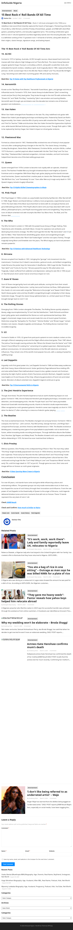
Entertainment (7, 11)
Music (15, 11)
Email (27, 851)
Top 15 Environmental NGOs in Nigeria (24, 385)
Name (3, 851)
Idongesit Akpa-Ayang (35, 549)
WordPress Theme (40, 926)
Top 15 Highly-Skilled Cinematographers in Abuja (28, 187)
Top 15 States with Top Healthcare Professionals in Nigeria (31, 79)
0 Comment (26, 18)
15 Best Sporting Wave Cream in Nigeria (25, 471)
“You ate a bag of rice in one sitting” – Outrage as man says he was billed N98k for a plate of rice (48, 570)
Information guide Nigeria (38, 299)
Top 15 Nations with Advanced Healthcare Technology (30, 249)
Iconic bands (15, 513)
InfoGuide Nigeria (11, 2)
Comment (5, 828)
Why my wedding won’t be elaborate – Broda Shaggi (34, 622)
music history (25, 513)
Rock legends (35, 513)
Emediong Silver (7, 626)
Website (51, 851)
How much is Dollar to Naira (29, 508)
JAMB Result (11, 502)
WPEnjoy (50, 926)
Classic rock (5, 513)
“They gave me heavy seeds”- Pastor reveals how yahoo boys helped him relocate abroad (33, 598)
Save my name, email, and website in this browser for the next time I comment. (29, 859)
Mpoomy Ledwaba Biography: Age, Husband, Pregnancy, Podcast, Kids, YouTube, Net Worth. (36, 886)
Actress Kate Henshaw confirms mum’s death (47, 645)
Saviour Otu (7, 18)
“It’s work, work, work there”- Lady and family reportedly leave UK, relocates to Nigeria (48, 542)
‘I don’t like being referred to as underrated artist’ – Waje (47, 793)
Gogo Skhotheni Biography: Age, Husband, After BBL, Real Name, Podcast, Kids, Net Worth (35, 880)
